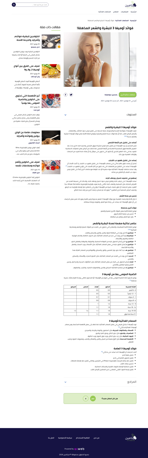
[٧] (130, 280)
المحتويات (131, 114)
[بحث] (14, 5)
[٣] (66, 166)
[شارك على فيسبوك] (65, 94)
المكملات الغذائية (104, 11)
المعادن (115, 11)
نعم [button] (93, 398)
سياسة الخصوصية (65, 437)
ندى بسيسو (35, 46)
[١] (126, 136)
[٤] (110, 189)
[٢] (125, 136)
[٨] (119, 327)
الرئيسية (133, 11)
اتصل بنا (51, 437)
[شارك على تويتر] (71, 94)
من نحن (96, 437)
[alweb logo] (79, 449)
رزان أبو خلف (35, 76)
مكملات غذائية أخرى (128, 94)
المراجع (131, 381)
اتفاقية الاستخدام (83, 437)
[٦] (128, 229)
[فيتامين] (130, 4)
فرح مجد (37, 109)
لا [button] (85, 398)
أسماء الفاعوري (34, 142)
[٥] (130, 229)
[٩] (102, 351)
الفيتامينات (124, 11)
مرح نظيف (36, 172)
